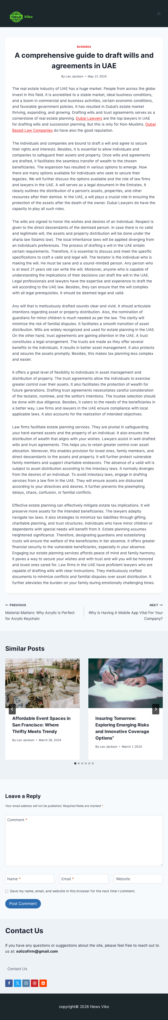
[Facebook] (9, 983)
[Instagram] (26, 983)
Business (84, 46)
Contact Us (17, 969)
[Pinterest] (34, 983)
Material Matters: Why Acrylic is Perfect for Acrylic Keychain (40, 612)
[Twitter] (17, 983)
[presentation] (42, 683)
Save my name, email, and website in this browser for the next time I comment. (72, 891)
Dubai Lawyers (89, 118)
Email (67, 879)
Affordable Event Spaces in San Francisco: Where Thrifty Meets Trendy (41, 725)
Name (14, 879)
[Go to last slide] (12, 709)
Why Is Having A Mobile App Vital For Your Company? (126, 612)
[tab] (75, 763)
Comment (17, 820)
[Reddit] (43, 983)
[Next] (155, 709)
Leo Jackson (74, 76)
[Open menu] (159, 13)
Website (123, 879)
